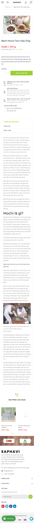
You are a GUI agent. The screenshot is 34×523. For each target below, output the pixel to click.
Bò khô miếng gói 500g (24, 426)
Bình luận (7, 130)
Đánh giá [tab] (7, 126)
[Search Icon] (8, 2)
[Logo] (17, 2)
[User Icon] (26, 2)
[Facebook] (10, 506)
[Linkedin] (14, 506)
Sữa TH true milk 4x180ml (6, 426)
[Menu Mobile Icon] (2, 2)
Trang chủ (8, 7)
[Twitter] (6, 506)
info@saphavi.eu (8, 471)
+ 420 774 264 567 (9, 474)
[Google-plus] (3, 506)
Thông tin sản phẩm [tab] (11, 121)
